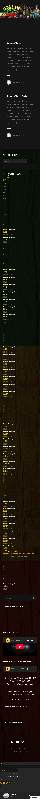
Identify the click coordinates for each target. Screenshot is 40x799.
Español (13, 699)
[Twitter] (7, 782)
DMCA (18, 694)
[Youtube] (4, 782)
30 (4, 495)
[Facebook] (1, 782)
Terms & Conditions (27, 694)
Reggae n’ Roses (14, 43)
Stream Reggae (18, 82)
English (20, 699)
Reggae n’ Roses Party (17, 96)
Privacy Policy (10, 694)
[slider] (32, 670)
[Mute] (28, 640)
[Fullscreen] (32, 640)
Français (26, 699)
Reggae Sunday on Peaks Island (18, 554)
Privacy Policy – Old (30, 749)
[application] (20, 646)
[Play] (8, 640)
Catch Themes (24, 751)
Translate (14, 776)
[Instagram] (9, 782)
